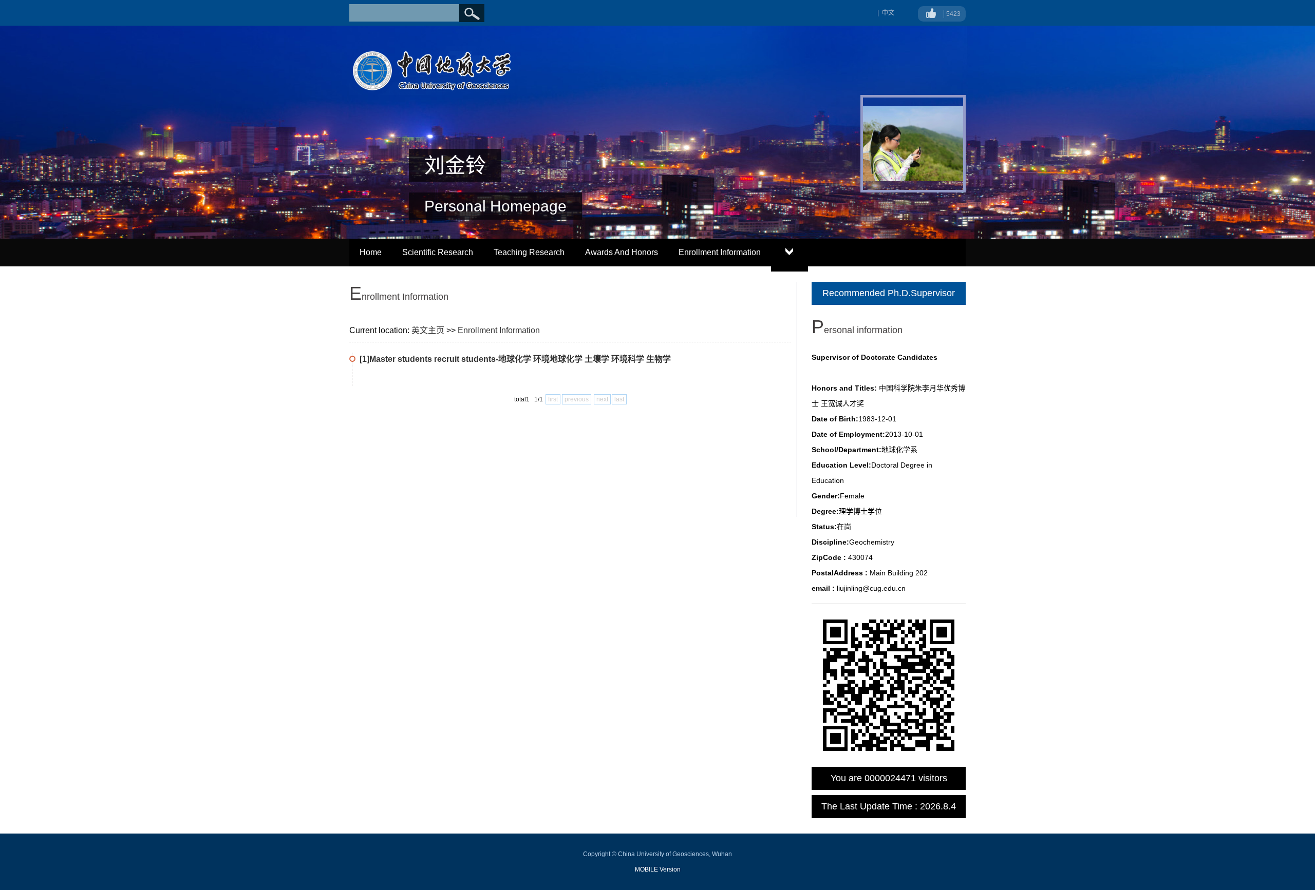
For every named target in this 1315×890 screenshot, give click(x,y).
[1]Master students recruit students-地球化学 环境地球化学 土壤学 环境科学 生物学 (515, 359)
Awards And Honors (621, 252)
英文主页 (427, 330)
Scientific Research (437, 252)
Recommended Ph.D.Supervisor (888, 293)
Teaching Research (529, 252)
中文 (888, 12)
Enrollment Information (720, 252)
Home (371, 252)
